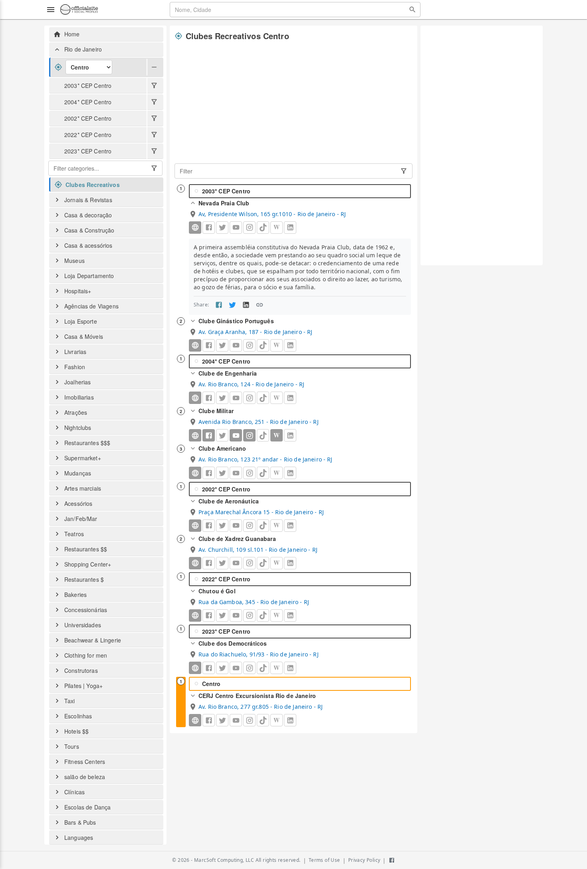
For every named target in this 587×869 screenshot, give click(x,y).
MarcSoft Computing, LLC (224, 860)
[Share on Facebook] (219, 305)
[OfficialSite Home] (79, 9)
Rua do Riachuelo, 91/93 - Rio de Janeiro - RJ (258, 654)
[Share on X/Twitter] (232, 305)
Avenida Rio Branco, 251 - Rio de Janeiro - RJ (258, 422)
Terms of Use (324, 860)
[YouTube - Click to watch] (236, 435)
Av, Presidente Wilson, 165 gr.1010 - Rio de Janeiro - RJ (272, 214)
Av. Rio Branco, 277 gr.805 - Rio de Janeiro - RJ (260, 706)
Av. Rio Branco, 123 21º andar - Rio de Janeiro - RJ (265, 459)
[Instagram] (249, 435)
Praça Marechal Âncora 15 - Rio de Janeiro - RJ (261, 512)
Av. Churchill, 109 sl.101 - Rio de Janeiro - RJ (257, 549)
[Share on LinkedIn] (246, 305)
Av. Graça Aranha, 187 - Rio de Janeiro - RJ (255, 332)
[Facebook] (208, 435)
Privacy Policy (364, 860)
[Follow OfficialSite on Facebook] (392, 860)
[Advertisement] (293, 103)
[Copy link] (259, 305)
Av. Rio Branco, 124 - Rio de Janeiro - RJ (251, 384)
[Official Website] (195, 227)
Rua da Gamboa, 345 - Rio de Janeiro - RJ (253, 602)
